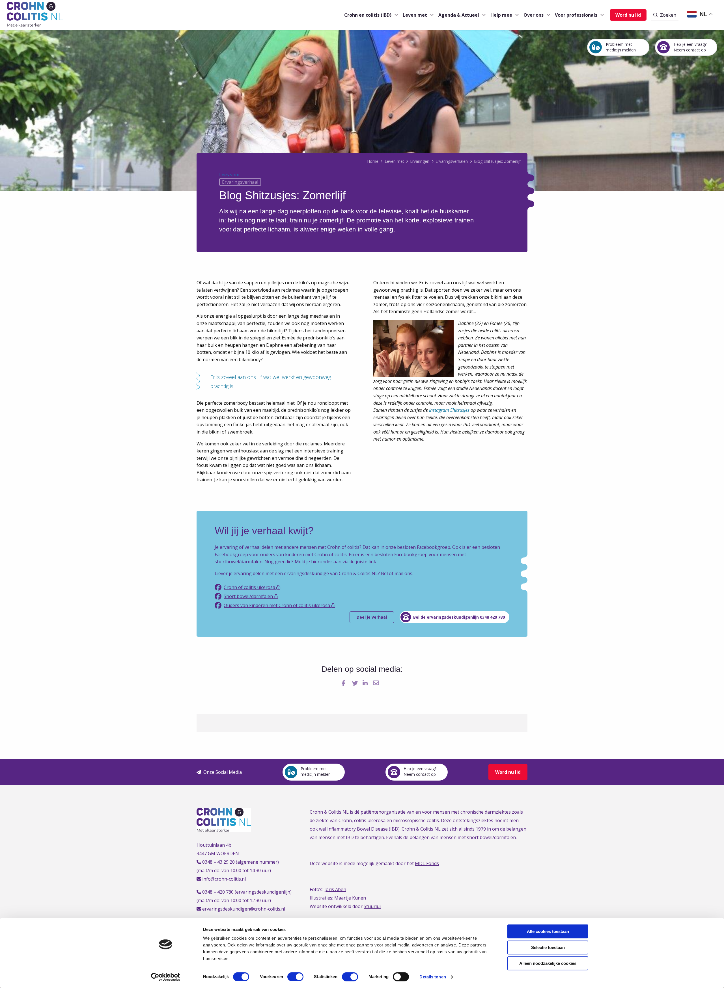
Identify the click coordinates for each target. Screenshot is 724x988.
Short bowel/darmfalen (249, 596)
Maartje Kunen (350, 898)
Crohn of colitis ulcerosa (250, 587)
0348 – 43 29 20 (218, 862)
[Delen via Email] (376, 683)
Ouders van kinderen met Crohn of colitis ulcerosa (277, 605)
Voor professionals (576, 15)
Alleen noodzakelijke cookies (547, 963)
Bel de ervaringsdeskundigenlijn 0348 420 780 (459, 617)
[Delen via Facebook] (345, 683)
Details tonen (432, 976)
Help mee (501, 15)
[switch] (295, 976)
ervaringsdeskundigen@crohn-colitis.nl (243, 909)
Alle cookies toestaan (548, 931)
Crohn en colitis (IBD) (367, 15)
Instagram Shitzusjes (449, 410)
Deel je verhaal (372, 617)
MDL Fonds (427, 863)
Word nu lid (628, 15)
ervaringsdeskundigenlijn (263, 892)
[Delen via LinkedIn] (366, 683)
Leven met (415, 15)
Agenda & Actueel (458, 15)
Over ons (533, 15)
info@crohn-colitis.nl (224, 879)
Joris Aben (335, 889)
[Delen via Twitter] (355, 683)
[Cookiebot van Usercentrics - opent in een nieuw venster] (165, 977)
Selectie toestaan (548, 947)
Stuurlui (372, 906)
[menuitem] (369, 15)
